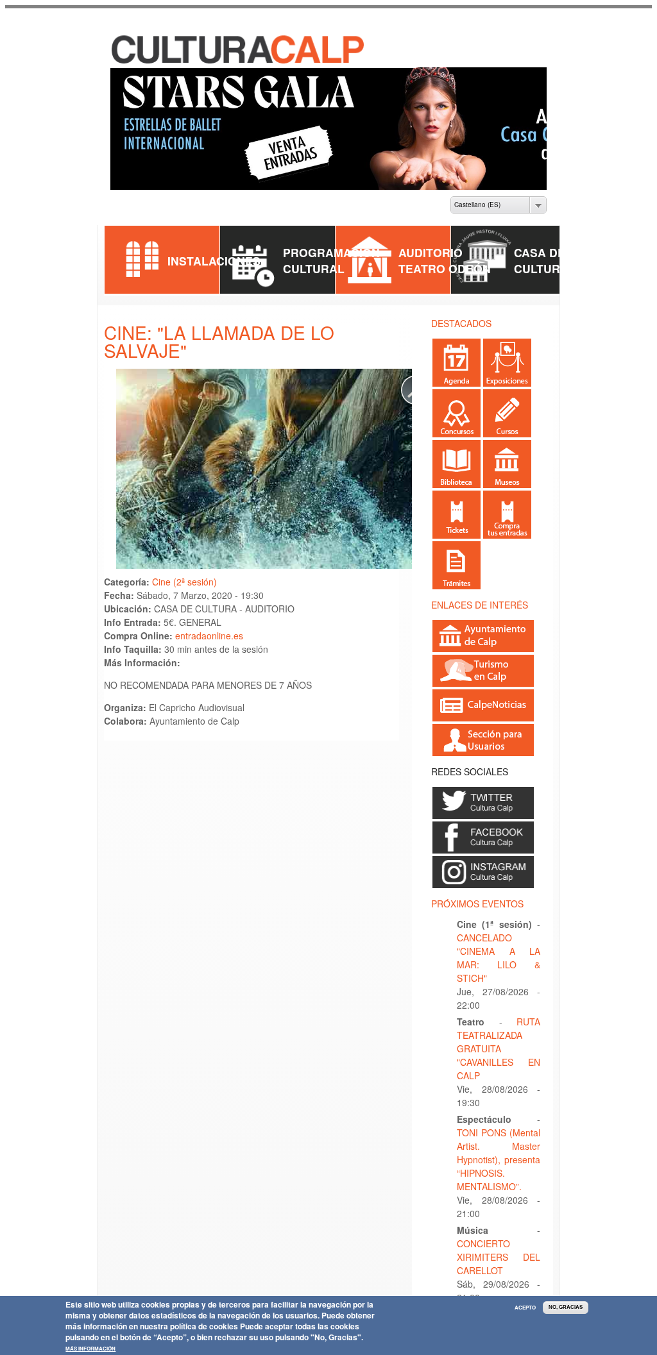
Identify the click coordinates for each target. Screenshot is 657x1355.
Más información (90, 1348)
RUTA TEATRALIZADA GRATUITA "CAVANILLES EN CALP (498, 1037)
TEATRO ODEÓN (444, 257)
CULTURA (541, 257)
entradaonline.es (209, 624)
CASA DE (539, 241)
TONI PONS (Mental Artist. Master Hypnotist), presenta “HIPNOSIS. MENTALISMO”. (498, 1148)
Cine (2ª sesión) (184, 570)
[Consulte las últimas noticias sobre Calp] (483, 704)
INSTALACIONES (213, 249)
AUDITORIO (430, 241)
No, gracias (566, 1307)
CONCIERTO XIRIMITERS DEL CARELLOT (498, 1246)
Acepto (525, 1307)
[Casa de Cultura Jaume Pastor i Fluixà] (207, 50)
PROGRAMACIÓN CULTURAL (331, 249)
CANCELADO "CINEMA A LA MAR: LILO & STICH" (498, 946)
